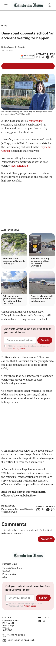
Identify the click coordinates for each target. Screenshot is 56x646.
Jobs (4, 577)
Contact (6, 571)
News (4, 26)
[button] (6, 5)
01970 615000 (18, 635)
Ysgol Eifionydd (19, 165)
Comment (46, 539)
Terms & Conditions (12, 568)
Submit (45, 340)
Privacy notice (19, 348)
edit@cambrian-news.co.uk (20, 640)
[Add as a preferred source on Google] (27, 56)
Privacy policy (9, 574)
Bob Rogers (9, 47)
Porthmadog (35, 120)
